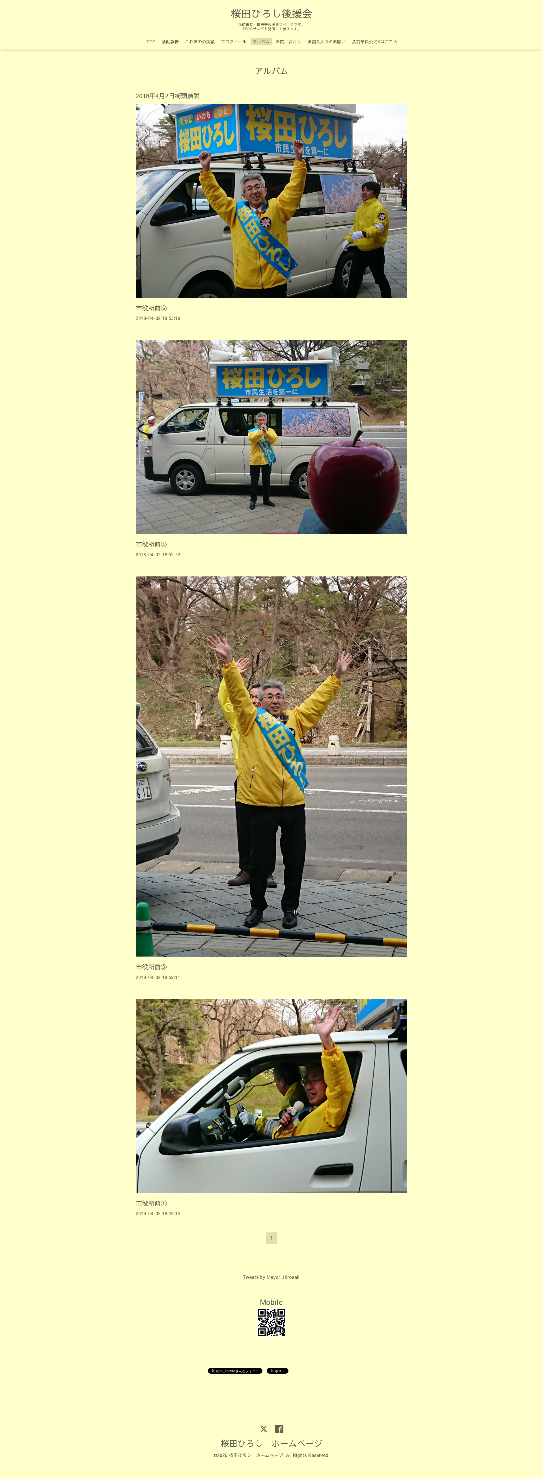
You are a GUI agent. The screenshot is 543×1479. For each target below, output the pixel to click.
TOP (151, 41)
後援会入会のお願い (326, 41)
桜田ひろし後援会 (271, 13)
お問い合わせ (288, 41)
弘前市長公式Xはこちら (374, 41)
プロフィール (233, 41)
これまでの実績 (200, 41)
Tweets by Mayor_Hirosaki (272, 1277)
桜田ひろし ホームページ (271, 1443)
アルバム (261, 41)
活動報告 (170, 41)
